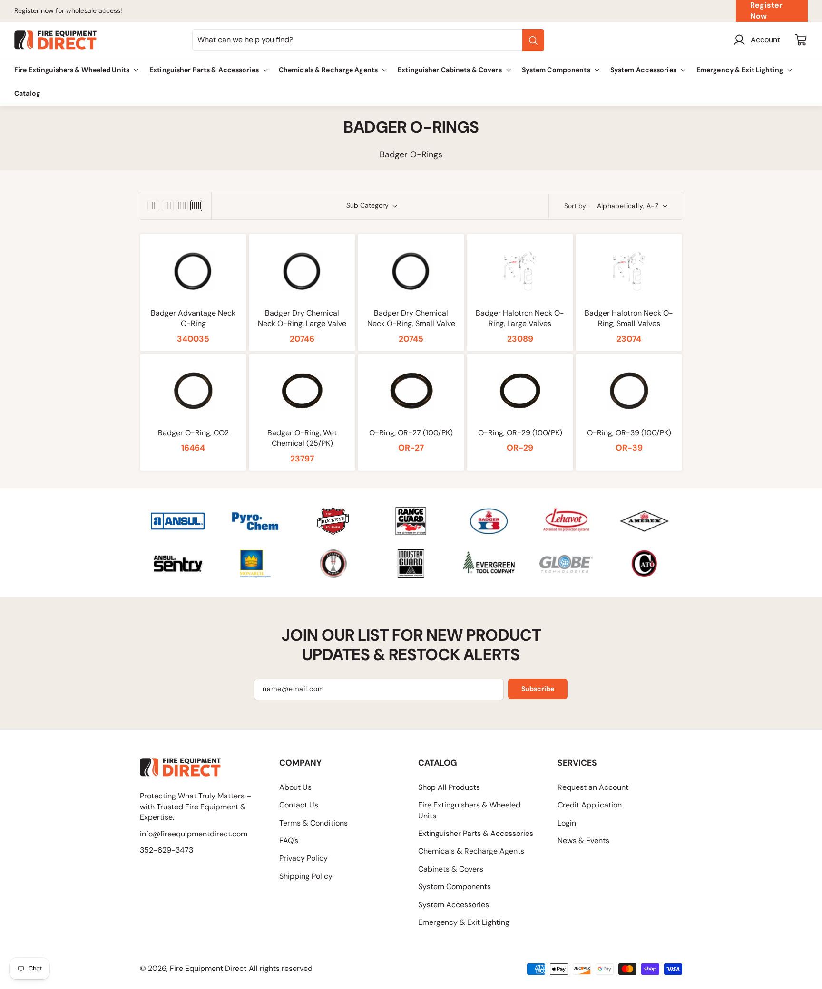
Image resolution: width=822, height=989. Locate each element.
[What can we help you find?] (533, 40)
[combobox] (368, 40)
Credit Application (590, 805)
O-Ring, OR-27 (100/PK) (411, 433)
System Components (454, 887)
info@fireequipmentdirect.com (193, 834)
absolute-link (163, 512)
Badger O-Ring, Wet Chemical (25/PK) (302, 438)
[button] (74, 70)
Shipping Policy (306, 876)
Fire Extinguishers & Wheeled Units (469, 810)
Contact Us (298, 805)
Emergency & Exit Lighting (463, 922)
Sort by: (575, 206)
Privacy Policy (303, 858)
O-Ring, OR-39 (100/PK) (629, 433)
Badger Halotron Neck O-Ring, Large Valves (520, 318)
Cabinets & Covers (450, 869)
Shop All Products (449, 787)
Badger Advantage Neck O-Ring (193, 318)
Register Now (766, 10)
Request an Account (593, 787)
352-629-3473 (166, 850)
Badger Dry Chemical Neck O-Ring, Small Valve (411, 318)
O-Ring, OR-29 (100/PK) (520, 433)
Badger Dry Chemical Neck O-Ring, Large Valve (302, 318)
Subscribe (537, 688)
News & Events (583, 840)
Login (567, 823)
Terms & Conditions (313, 823)
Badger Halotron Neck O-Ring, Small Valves (629, 318)
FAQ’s (288, 840)
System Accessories (453, 905)
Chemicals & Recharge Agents (471, 851)
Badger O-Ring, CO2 (193, 433)
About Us (295, 787)
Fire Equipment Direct (208, 968)
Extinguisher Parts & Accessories (475, 833)
